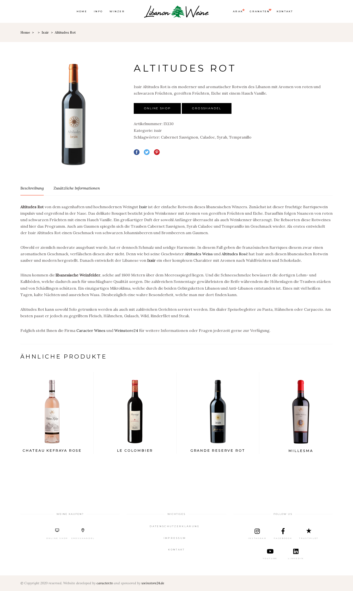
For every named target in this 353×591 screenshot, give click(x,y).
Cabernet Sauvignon (179, 137)
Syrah (222, 137)
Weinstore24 (126, 330)
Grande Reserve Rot (217, 450)
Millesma (300, 451)
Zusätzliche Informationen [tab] (77, 188)
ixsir (45, 32)
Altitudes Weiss (199, 253)
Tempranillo (240, 137)
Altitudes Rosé (235, 253)
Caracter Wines (90, 330)
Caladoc (207, 137)
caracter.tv (105, 583)
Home (25, 32)
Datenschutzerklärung (175, 526)
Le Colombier (135, 450)
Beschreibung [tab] (32, 188)
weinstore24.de (152, 583)
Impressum (175, 538)
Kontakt (176, 549)
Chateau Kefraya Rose (52, 450)
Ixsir (143, 206)
